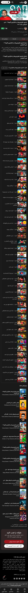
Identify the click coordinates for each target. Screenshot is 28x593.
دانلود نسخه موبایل (14, 542)
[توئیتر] (22, 579)
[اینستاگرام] (17, 579)
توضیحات (23, 39)
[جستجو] (12, 2)
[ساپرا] (4, 577)
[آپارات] (24, 579)
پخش (13, 12)
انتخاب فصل (5, 67)
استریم (25, 34)
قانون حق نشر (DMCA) (19, 574)
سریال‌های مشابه (5, 39)
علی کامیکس (15, 524)
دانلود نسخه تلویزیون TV (12, 546)
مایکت (25, 524)
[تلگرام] (19, 579)
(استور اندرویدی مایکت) (16, 585)
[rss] (14, 579)
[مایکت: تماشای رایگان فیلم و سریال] (23, 2)
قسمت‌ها (14, 39)
